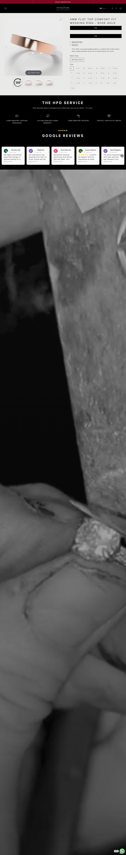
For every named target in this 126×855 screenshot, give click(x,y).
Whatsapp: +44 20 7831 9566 (63, 1)
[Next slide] (61, 47)
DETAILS (75, 45)
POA (95, 28)
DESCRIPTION (77, 42)
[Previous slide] (6, 47)
